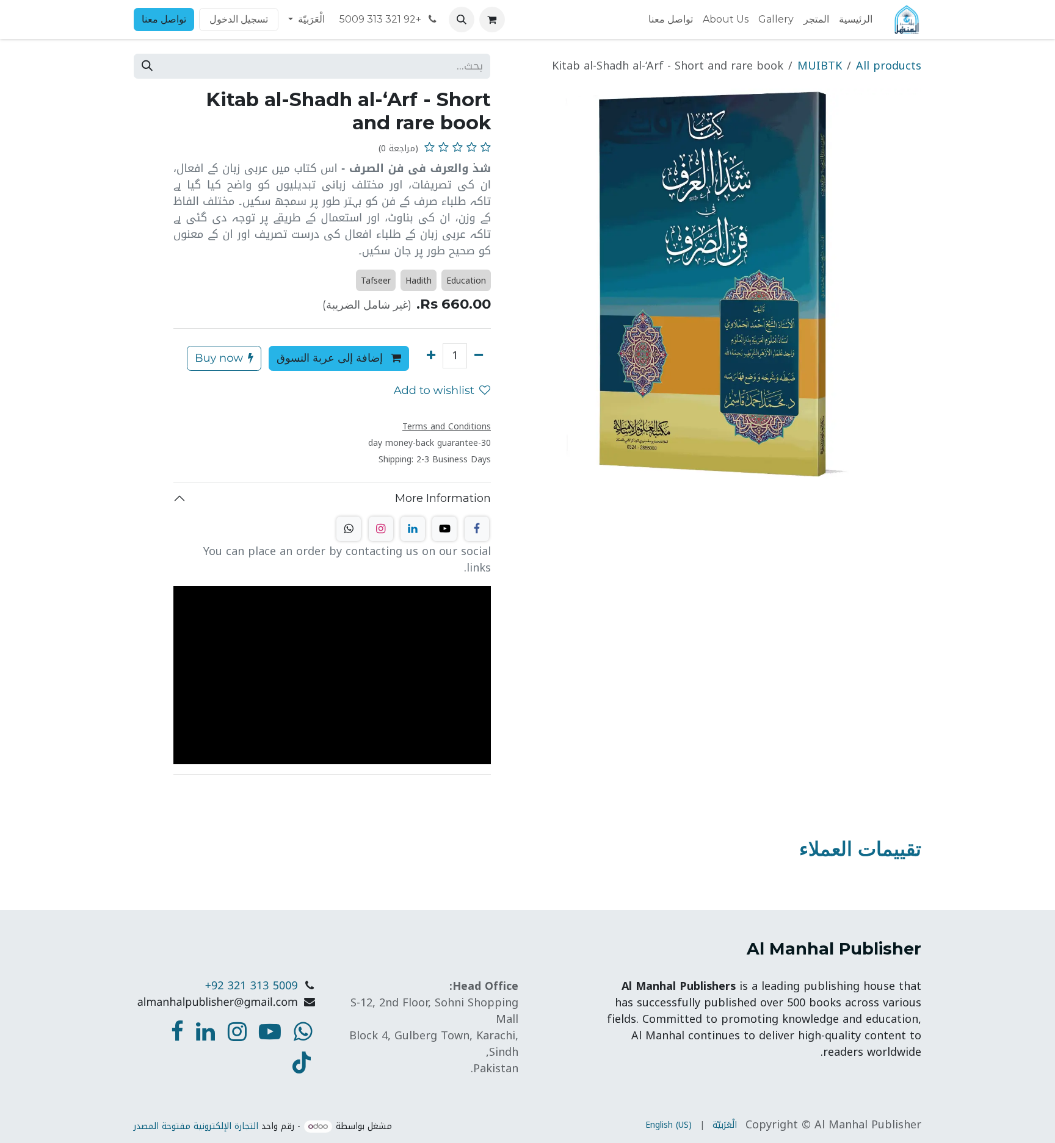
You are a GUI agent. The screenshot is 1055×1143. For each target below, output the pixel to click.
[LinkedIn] (413, 529)
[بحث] (147, 66)
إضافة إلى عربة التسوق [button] (331, 358)
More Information (443, 498)
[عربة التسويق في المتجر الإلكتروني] (492, 19)
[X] (444, 529)
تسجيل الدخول (238, 19)
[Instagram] (381, 529)
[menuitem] (855, 19)
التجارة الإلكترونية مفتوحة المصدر (196, 1126)
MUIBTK (819, 66)
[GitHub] (348, 529)
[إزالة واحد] (478, 355)
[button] (461, 19)
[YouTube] (301, 1062)
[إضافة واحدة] (431, 355)
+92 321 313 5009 (381, 19)
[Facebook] (477, 529)
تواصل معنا (164, 19)
